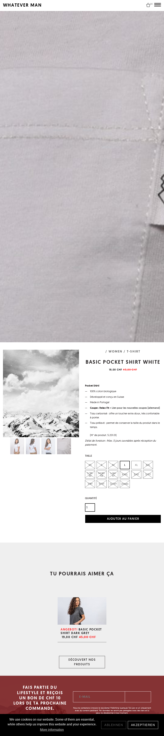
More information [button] (52, 729)
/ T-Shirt (132, 351)
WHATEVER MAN (22, 5)
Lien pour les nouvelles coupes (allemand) (136, 408)
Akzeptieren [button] (143, 725)
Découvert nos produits (82, 662)
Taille (88, 455)
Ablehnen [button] (113, 725)
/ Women (113, 351)
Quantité (91, 498)
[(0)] (148, 4)
